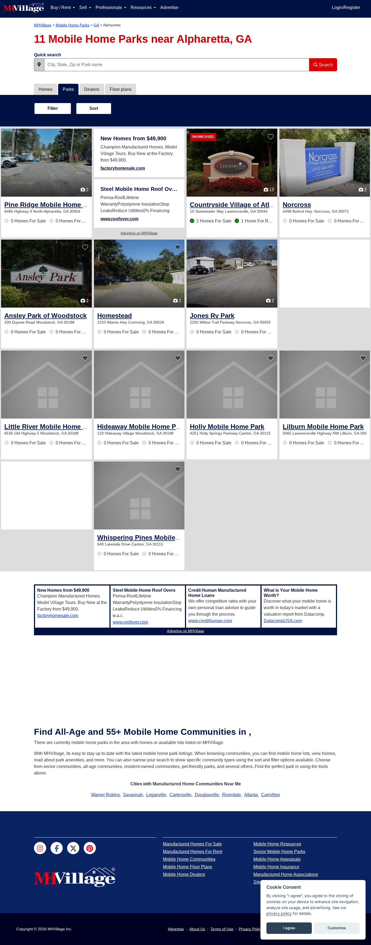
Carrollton (270, 794)
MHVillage (42, 25)
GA (96, 25)
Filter (53, 108)
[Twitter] (73, 848)
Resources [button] (142, 7)
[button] (39, 64)
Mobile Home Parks (72, 25)
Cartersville (180, 794)
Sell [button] (83, 7)
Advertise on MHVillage (139, 233)
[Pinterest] (90, 848)
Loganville (156, 794)
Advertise (169, 7)
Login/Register (346, 7)
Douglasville (207, 794)
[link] (61, 204)
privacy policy (279, 913)
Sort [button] (93, 108)
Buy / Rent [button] (61, 7)
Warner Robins (105, 794)
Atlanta (251, 794)
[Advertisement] (324, 274)
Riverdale (231, 794)
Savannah (133, 794)
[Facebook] (57, 848)
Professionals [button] (109, 7)
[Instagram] (40, 848)
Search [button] (325, 65)
